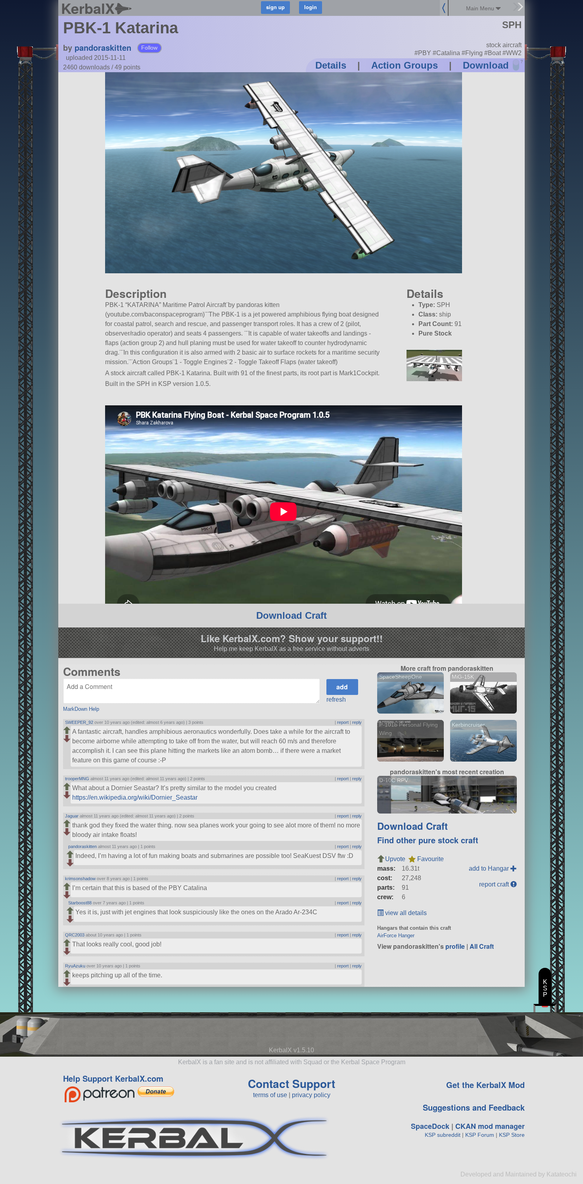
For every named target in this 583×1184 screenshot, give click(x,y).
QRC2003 (74, 935)
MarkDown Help (81, 709)
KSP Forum (479, 1135)
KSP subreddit (442, 1135)
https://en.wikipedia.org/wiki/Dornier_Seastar (135, 797)
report (343, 722)
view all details (405, 913)
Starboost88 (80, 902)
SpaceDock (430, 1126)
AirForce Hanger (395, 935)
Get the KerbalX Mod (485, 1084)
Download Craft (291, 615)
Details (330, 65)
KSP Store (512, 1135)
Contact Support (291, 1083)
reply (357, 722)
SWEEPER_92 (79, 722)
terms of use (270, 1095)
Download (486, 65)
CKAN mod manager (490, 1126)
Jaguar (72, 816)
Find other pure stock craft (427, 840)
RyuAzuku (75, 965)
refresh (336, 699)
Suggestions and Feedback (474, 1107)
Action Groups (404, 65)
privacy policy (311, 1095)
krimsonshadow (80, 878)
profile (455, 946)
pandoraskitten (103, 47)
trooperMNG (77, 778)
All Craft (482, 946)
